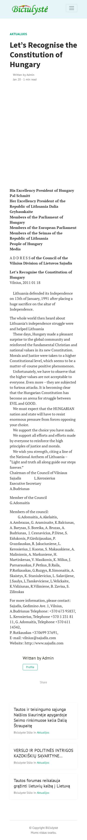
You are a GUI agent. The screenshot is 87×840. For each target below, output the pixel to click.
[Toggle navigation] (71, 8)
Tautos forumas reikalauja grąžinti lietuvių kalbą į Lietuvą (42, 783)
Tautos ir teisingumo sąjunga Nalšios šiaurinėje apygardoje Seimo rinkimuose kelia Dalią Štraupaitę (40, 717)
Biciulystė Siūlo (24, 732)
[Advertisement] (43, 134)
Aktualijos (18, 34)
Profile (30, 667)
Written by (23, 75)
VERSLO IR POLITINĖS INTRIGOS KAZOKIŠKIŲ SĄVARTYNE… (43, 753)
